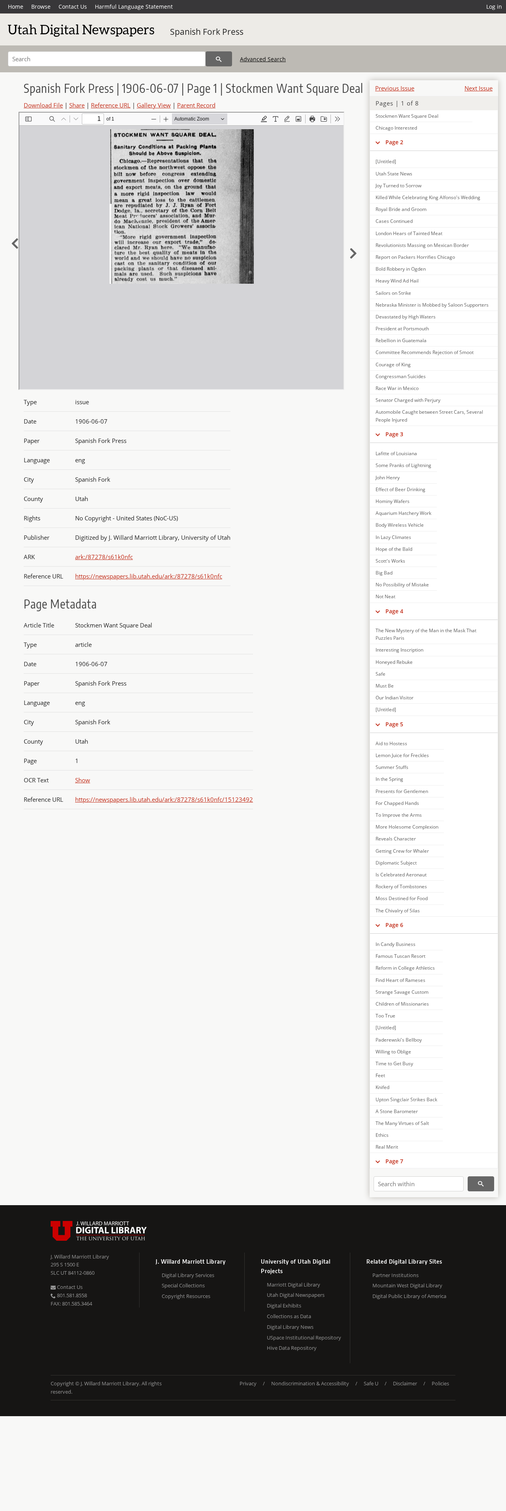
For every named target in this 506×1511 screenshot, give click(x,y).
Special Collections (183, 1285)
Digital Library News (290, 1326)
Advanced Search (263, 59)
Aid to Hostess (391, 743)
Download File (43, 105)
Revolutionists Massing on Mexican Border (422, 245)
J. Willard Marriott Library (80, 1256)
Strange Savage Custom (402, 992)
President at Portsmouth (402, 328)
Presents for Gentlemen (402, 791)
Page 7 (394, 1161)
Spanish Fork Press (207, 31)
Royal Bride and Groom (401, 209)
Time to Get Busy (394, 1063)
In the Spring (389, 779)
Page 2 (394, 142)
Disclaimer (405, 1383)
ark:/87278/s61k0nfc (104, 557)
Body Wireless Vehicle (400, 525)
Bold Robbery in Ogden (401, 269)
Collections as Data (289, 1316)
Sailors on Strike (393, 293)
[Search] (219, 58)
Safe (380, 674)
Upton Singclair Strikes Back (406, 1099)
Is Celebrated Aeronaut (401, 874)
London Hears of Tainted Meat (409, 233)
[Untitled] (386, 161)
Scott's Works (390, 561)
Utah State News (394, 173)
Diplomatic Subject (396, 862)
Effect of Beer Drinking (400, 489)
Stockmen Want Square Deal (407, 116)
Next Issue (478, 88)
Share (77, 105)
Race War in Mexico (397, 388)
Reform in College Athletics (405, 968)
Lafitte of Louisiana (396, 453)
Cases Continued (394, 221)
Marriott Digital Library (293, 1284)
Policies (440, 1383)
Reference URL (110, 105)
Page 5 (394, 724)
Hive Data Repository (292, 1347)
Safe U (371, 1383)
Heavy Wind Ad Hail (397, 280)
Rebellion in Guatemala (401, 340)
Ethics (382, 1135)
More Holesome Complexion (407, 826)
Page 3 (394, 434)
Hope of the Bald (394, 549)
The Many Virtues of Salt (402, 1123)
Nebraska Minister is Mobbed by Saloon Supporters (432, 304)
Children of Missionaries (402, 1003)
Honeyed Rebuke (394, 662)
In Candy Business (395, 944)
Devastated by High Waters (406, 316)
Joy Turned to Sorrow (398, 185)
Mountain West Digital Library (407, 1285)
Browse (41, 6)
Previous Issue (394, 88)
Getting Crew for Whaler (402, 851)
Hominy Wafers (393, 501)
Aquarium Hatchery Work (403, 513)
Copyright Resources (186, 1296)
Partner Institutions (395, 1275)
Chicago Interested (396, 127)
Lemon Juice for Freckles (402, 755)
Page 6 (394, 925)
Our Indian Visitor (394, 697)
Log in (494, 6)
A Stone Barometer (397, 1111)
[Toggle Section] (377, 142)
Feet (380, 1075)
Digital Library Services (188, 1275)
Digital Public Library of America (409, 1296)
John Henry (388, 477)
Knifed (382, 1087)
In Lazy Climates (393, 537)
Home (15, 6)
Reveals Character (396, 838)
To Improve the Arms (399, 815)
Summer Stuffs (392, 767)
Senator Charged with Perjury (408, 400)
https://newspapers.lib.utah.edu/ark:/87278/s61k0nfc (148, 576)
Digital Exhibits (284, 1305)
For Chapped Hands (397, 803)
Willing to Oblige (393, 1051)
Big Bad (384, 572)
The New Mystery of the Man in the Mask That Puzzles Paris (426, 634)
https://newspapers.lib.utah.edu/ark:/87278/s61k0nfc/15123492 (164, 799)
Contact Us (73, 6)
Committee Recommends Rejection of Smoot (425, 352)
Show (82, 780)
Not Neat (385, 596)
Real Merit (387, 1147)
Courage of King (393, 364)
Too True (385, 1015)
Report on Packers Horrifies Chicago (415, 257)
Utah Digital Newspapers (296, 1294)
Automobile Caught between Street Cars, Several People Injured (429, 416)
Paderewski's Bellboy (399, 1039)
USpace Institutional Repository (304, 1337)
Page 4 (394, 611)
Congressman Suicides (401, 376)
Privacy (248, 1383)
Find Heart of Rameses (400, 980)
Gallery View (154, 105)
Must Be (385, 685)
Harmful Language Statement (134, 6)
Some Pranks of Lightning (403, 465)
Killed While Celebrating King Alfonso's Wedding (428, 197)
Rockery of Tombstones (401, 886)
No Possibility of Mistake (402, 584)
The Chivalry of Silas (398, 910)
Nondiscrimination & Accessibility (310, 1383)
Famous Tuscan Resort (400, 956)
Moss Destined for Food (402, 898)
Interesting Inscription (399, 649)
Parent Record (196, 105)
